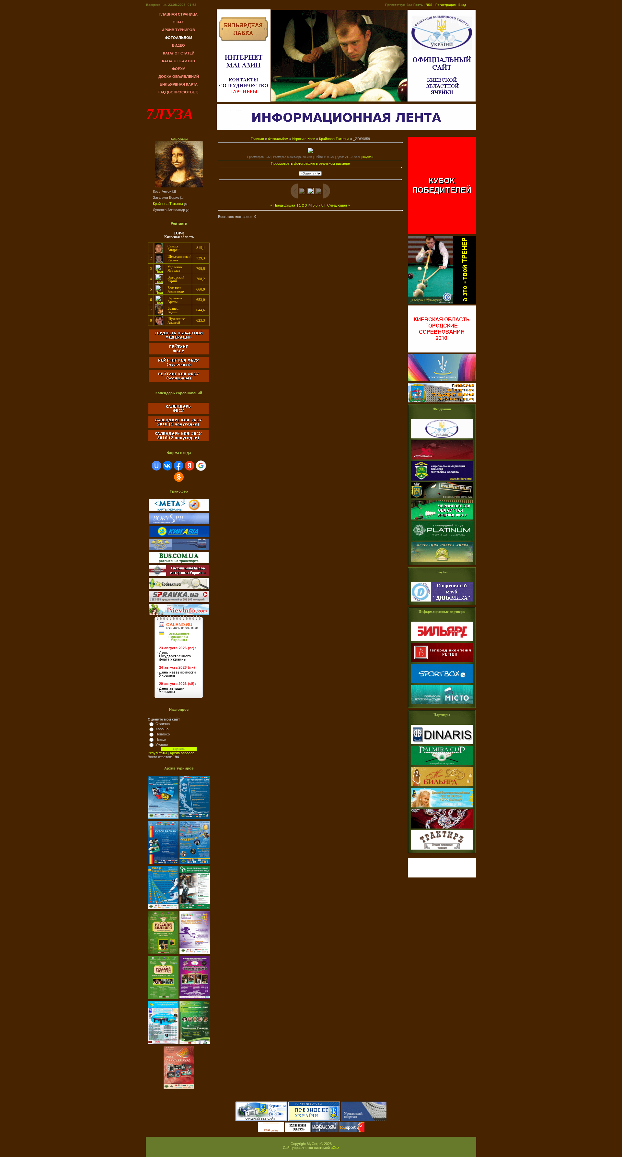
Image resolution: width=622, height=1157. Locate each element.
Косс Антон (162, 191)
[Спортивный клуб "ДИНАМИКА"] (442, 602)
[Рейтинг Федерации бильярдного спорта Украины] (179, 353)
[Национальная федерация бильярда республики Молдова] (442, 481)
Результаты (157, 753)
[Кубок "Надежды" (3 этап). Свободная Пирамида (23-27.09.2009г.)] (163, 999)
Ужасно (162, 744)
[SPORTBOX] (442, 684)
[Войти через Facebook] (178, 466)
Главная (257, 139)
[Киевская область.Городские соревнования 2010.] (442, 353)
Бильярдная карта (179, 84)
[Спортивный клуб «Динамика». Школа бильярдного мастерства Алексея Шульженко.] (442, 304)
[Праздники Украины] (179, 699)
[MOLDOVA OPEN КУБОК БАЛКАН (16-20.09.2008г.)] (163, 864)
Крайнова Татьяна (168, 204)
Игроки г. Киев (303, 139)
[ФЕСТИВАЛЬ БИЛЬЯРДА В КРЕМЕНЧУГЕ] (194, 1044)
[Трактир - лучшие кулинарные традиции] (442, 850)
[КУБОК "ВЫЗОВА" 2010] (179, 1089)
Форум (178, 69)
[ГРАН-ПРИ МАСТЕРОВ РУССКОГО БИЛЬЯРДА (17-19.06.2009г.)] (194, 909)
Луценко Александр (169, 210)
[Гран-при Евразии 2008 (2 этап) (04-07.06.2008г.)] (194, 819)
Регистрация (445, 4)
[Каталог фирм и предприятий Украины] (179, 601)
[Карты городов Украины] (179, 510)
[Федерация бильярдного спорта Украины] (442, 439)
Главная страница (178, 14)
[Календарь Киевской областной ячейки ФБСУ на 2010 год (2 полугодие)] (178, 442)
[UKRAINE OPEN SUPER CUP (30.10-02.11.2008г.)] (194, 864)
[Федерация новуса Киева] (442, 562)
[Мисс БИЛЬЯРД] (442, 787)
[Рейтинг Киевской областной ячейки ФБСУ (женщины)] (179, 382)
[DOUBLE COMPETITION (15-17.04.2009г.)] (163, 909)
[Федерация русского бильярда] (442, 460)
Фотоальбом (178, 38)
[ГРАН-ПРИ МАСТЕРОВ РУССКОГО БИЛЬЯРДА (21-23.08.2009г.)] (194, 954)
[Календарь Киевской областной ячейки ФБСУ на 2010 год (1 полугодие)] (178, 426)
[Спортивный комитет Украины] (442, 382)
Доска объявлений (178, 76)
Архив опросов (182, 753)
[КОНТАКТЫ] (243, 81)
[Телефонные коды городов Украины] (179, 588)
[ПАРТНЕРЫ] (243, 93)
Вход (462, 4)
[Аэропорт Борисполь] (179, 523)
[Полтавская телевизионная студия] (442, 705)
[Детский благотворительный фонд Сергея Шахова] (442, 808)
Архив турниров (178, 30)
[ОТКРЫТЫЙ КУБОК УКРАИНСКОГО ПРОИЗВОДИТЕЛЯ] (163, 1044)
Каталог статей (178, 53)
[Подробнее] (159, 251)
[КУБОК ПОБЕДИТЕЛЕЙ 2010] (442, 234)
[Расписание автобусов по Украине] (179, 562)
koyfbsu (368, 157)
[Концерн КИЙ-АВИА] (179, 536)
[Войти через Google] (201, 465)
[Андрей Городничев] (442, 829)
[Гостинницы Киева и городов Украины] (179, 575)
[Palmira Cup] (442, 766)
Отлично (163, 724)
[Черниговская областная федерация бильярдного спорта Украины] (442, 520)
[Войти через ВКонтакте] (167, 466)
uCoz (335, 1148)
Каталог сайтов (178, 61)
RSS (429, 4)
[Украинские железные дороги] (179, 549)
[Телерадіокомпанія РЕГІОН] (442, 662)
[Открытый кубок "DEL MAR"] (163, 954)
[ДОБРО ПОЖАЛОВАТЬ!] (243, 40)
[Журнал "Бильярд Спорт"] (442, 641)
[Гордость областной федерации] (179, 341)
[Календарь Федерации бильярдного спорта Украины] (178, 413)
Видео (178, 45)
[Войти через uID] (156, 466)
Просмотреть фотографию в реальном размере (310, 163)
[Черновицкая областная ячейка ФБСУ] (442, 541)
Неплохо (163, 734)
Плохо (161, 739)
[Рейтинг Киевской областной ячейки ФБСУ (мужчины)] (179, 367)
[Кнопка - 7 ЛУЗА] (442, 876)
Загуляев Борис (166, 197)
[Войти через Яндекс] (189, 466)
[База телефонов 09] (179, 614)
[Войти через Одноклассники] (179, 477)
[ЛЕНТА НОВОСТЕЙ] (346, 129)
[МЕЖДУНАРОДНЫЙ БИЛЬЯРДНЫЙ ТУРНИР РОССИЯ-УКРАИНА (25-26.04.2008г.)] (163, 819)
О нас (178, 22)
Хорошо (162, 729)
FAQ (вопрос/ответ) (178, 92)
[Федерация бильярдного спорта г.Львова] (442, 499)
